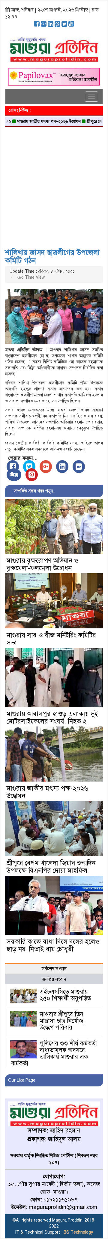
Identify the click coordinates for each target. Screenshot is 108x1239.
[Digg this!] (14, 474)
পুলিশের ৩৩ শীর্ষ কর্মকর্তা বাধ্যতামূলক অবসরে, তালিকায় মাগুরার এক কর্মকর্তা (54, 1053)
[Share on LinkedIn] (62, 466)
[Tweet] (29, 466)
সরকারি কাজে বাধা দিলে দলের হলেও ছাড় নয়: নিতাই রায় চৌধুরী (53, 945)
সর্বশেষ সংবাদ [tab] (54, 969)
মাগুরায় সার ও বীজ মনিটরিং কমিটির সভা (51, 639)
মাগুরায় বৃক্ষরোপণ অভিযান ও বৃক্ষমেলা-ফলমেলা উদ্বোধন (43, 564)
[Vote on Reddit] (79, 466)
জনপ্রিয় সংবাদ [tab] (54, 979)
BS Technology (77, 1232)
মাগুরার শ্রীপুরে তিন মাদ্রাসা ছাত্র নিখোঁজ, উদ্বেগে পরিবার (62, 1021)
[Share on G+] (46, 466)
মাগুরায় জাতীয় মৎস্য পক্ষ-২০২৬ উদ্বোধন (36, 121)
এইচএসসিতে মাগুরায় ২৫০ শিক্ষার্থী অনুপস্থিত (65, 995)
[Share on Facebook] (13, 466)
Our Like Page (21, 1080)
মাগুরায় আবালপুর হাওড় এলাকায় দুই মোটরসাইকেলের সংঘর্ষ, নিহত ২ (52, 717)
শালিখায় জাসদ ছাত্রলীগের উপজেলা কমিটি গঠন (52, 256)
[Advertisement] (54, 185)
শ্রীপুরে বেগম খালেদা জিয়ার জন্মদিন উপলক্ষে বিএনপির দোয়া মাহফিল (51, 867)
